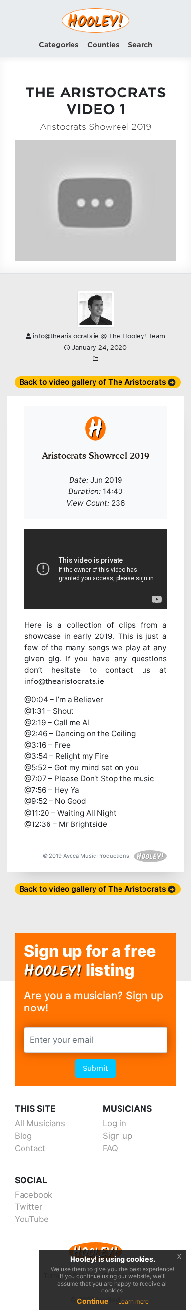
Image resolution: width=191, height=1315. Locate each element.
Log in (114, 1123)
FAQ (110, 1148)
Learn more (133, 1301)
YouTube (31, 1219)
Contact (30, 1148)
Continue (92, 1301)
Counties (103, 44)
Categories (58, 44)
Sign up (117, 1136)
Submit (95, 1068)
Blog (23, 1136)
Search (140, 44)
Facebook (33, 1194)
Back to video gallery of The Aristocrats (92, 382)
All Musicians (40, 1123)
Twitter (28, 1207)
